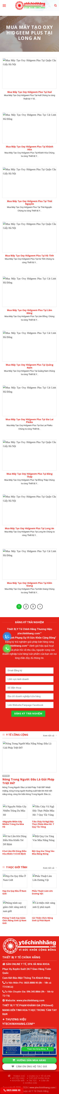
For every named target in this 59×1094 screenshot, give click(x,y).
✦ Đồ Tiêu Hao (17, 1078)
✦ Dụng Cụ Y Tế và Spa (39, 1076)
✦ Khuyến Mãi (17, 1081)
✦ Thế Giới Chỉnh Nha (38, 1078)
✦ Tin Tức (32, 1081)
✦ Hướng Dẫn (30, 1083)
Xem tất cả (48, 735)
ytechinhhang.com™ (29, 633)
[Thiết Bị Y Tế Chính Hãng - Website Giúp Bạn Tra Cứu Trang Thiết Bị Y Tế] (30, 5)
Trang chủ (19, 1076)
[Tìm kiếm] (55, 6)
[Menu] (4, 5)
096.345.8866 (33, 991)
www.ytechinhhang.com (30, 1000)
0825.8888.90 (31, 982)
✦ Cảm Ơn (44, 1081)
